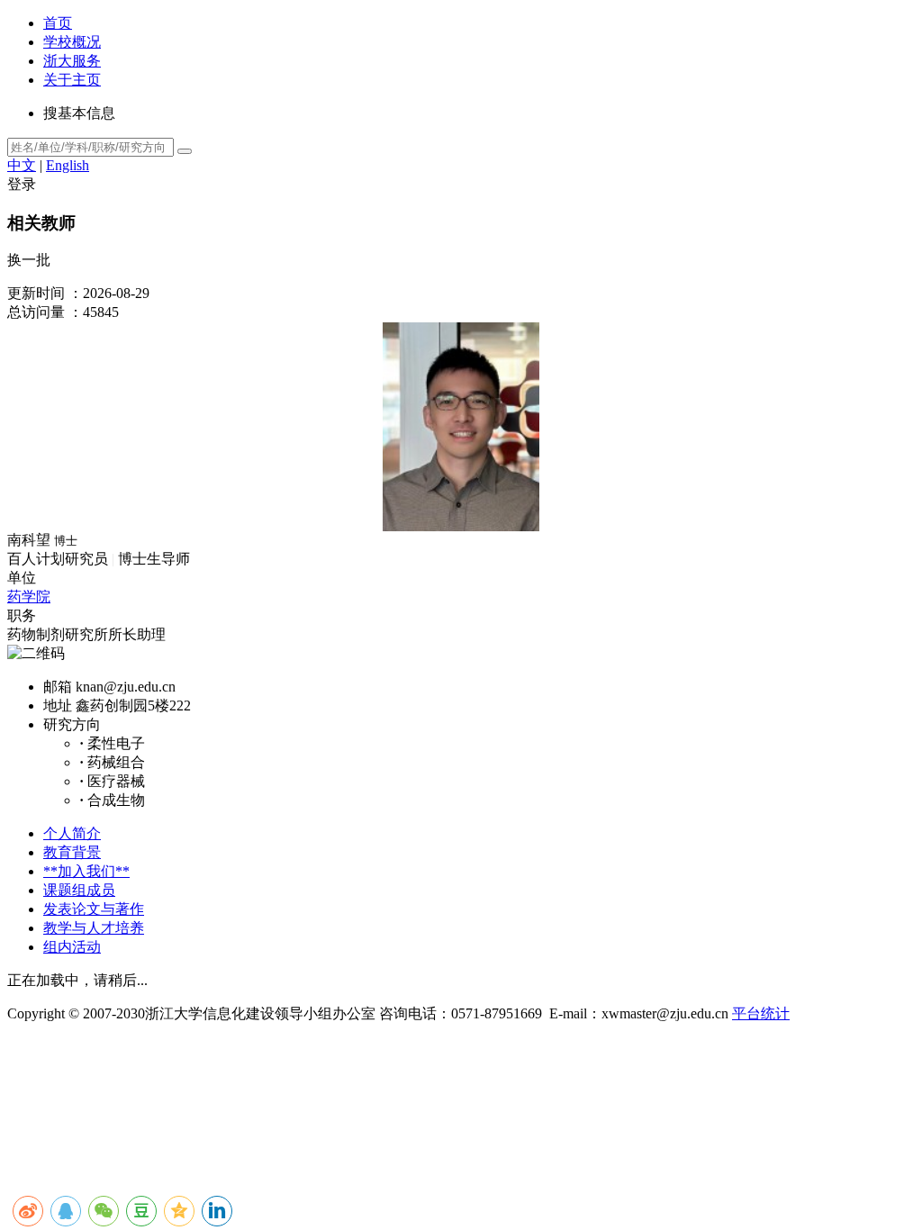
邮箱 (57, 686)
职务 (21, 615)
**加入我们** (86, 871)
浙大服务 (72, 60)
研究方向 (72, 724)
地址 (57, 705)
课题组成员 (79, 890)
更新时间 (36, 293)
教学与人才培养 (93, 928)
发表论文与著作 (93, 909)
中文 (21, 165)
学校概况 (72, 42)
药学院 (28, 596)
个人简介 (72, 833)
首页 (57, 23)
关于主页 (72, 79)
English (67, 165)
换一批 (28, 259)
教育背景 (72, 852)
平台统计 (761, 1013)
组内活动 (72, 946)
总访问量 (36, 312)
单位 (21, 577)
